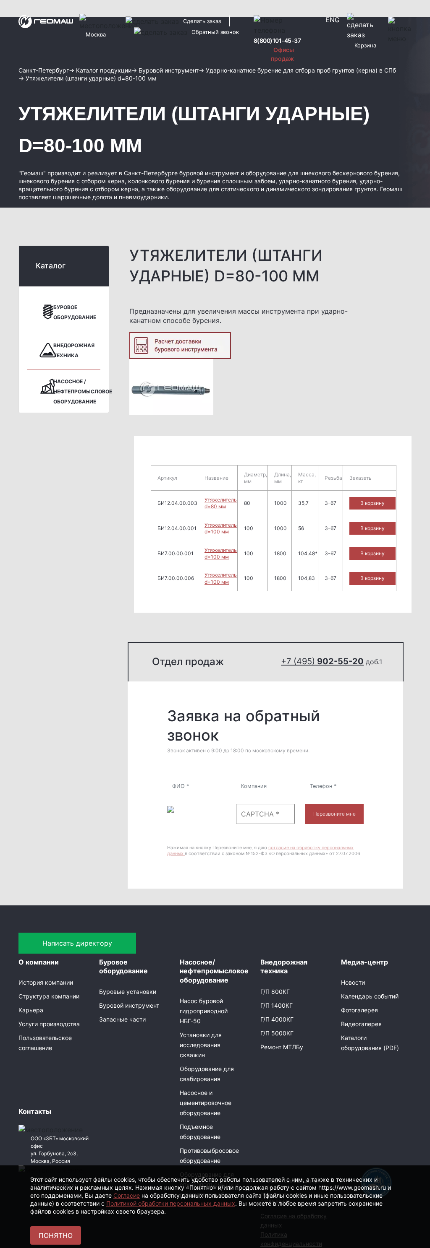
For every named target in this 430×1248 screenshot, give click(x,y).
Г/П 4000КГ (277, 1019)
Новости (353, 982)
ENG (332, 20)
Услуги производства (49, 1023)
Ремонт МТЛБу (281, 1046)
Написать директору (77, 943)
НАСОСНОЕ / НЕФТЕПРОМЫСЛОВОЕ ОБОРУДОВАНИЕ (82, 391)
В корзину (372, 503)
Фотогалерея (359, 1010)
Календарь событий (370, 996)
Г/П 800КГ (275, 991)
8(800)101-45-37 (277, 40)
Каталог (51, 265)
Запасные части (122, 1019)
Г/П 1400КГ (276, 1005)
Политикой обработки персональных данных (170, 1203)
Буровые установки (127, 991)
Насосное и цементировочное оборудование (205, 1102)
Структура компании (48, 996)
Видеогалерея (361, 1023)
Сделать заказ (202, 21)
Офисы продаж (282, 54)
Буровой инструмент (129, 1005)
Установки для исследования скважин (201, 1044)
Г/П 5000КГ (277, 1033)
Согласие (126, 1195)
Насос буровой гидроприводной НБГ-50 (204, 1010)
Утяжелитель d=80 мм (221, 503)
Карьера (30, 1010)
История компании (45, 982)
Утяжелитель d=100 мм (221, 528)
